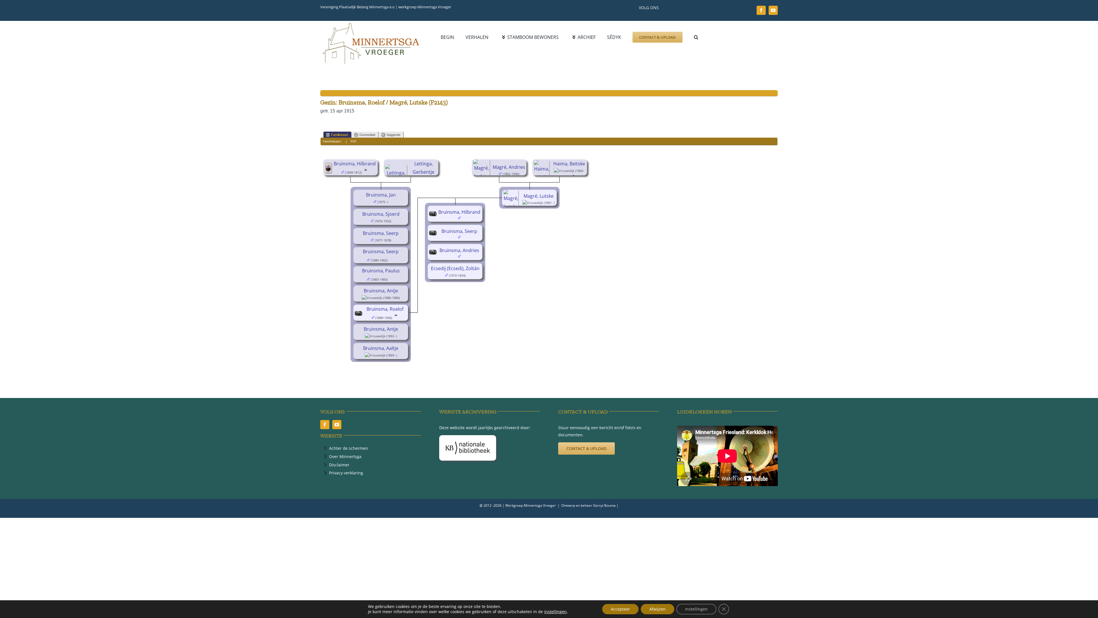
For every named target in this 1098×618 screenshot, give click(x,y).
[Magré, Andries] (482, 163)
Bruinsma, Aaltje (380, 348)
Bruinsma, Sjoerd (380, 214)
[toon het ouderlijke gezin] (365, 172)
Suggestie (393, 134)
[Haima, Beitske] (542, 164)
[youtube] (773, 10)
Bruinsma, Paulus (381, 271)
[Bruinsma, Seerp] (433, 234)
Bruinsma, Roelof (385, 309)
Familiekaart (339, 134)
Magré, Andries (509, 167)
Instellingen (696, 609)
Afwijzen (657, 609)
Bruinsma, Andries (459, 250)
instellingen (555, 611)
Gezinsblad (367, 134)
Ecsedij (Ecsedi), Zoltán (455, 268)
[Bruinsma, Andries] (433, 254)
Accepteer (620, 609)
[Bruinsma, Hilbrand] (329, 166)
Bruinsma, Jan (381, 195)
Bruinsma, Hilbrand (355, 164)
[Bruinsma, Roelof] (359, 315)
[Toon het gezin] (392, 260)
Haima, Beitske (569, 164)
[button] (696, 37)
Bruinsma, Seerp (381, 233)
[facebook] (761, 10)
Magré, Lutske (539, 196)
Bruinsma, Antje (381, 291)
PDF (354, 141)
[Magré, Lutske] (512, 194)
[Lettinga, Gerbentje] (397, 168)
